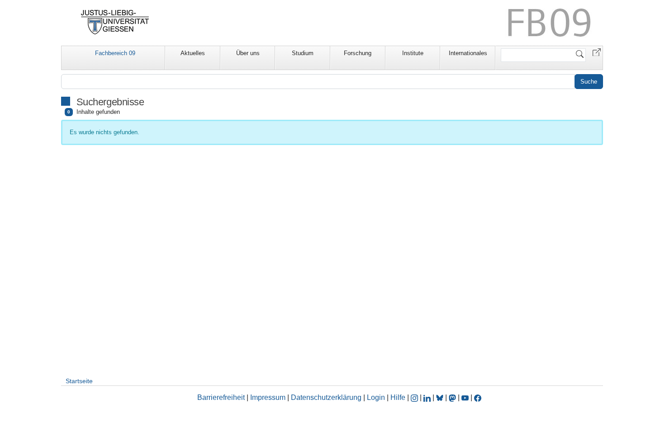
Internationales (468, 53)
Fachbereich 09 (115, 53)
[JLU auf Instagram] (415, 397)
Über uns (248, 53)
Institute (412, 53)
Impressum (267, 397)
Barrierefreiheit (221, 397)
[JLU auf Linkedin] (427, 397)
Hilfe (397, 397)
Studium (303, 53)
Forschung (357, 53)
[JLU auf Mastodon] (453, 397)
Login (377, 397)
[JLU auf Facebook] (477, 397)
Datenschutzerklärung (326, 397)
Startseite (79, 381)
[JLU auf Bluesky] (440, 397)
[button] (597, 51)
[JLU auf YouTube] (465, 397)
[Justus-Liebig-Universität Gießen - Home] (115, 22)
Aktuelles (192, 53)
